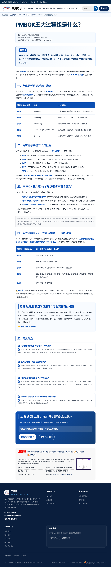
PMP (19, 15)
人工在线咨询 (83, 504)
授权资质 (60, 8)
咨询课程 (104, 8)
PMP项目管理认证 (34, 452)
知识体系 (45, 452)
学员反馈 (67, 8)
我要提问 (33, 455)
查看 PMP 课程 (47, 437)
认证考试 (53, 8)
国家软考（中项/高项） (67, 474)
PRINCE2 (56, 474)
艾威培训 (13, 15)
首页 (25, 8)
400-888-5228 (10, 512)
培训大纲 (69, 452)
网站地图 (62, 562)
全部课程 (49, 496)
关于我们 (54, 562)
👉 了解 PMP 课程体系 (27, 326)
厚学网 (23, 556)
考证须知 (53, 452)
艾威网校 (16, 556)
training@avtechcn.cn (12, 515)
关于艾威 (74, 8)
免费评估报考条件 (27, 437)
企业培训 (7, 531)
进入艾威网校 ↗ (51, 504)
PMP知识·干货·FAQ (29, 15)
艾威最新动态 (9, 546)
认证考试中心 (83, 496)
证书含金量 (60, 452)
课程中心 (31, 8)
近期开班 (38, 8)
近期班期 (49, 500)
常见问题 (82, 500)
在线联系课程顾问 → (11, 519)
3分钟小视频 (80, 452)
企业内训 (45, 8)
